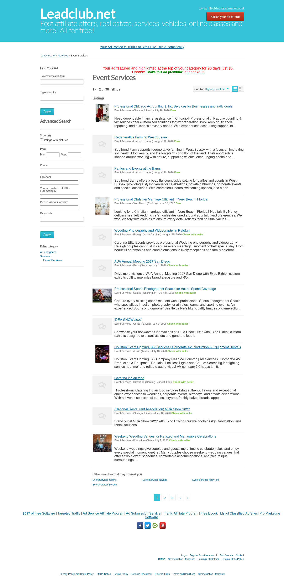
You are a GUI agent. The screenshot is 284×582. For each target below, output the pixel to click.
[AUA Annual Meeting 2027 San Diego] (102, 268)
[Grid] (241, 89)
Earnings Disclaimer (208, 559)
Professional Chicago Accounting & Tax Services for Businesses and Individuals (173, 106)
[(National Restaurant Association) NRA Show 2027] (102, 416)
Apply (47, 111)
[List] (235, 89)
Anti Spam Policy (84, 574)
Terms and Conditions (184, 574)
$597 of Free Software (39, 513)
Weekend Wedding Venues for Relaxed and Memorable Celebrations (165, 436)
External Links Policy (233, 559)
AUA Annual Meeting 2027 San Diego (142, 261)
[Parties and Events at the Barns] (102, 175)
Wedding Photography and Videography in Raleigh (152, 230)
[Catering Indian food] (102, 385)
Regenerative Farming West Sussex (140, 137)
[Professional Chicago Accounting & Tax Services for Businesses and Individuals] (102, 113)
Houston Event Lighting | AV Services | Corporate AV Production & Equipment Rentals (177, 347)
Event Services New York (205, 479)
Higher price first (215, 89)
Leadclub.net (78, 13)
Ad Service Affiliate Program (103, 513)
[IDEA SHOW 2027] (102, 326)
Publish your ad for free (225, 17)
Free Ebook (209, 513)
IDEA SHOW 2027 (128, 319)
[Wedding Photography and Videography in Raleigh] (102, 237)
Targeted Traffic (69, 513)
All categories (48, 252)
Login (203, 8)
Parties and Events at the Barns (137, 168)
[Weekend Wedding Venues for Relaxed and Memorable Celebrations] (102, 443)
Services (45, 256)
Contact (240, 555)
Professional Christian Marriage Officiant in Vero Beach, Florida (160, 199)
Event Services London (105, 484)
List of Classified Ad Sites (239, 513)
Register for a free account (226, 8)
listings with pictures (56, 140)
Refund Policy (121, 574)
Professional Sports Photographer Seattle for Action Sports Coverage (165, 288)
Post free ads (226, 555)
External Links (162, 574)
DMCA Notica (103, 574)
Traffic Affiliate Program (181, 513)
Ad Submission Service (143, 513)
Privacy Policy (67, 574)
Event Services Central (105, 479)
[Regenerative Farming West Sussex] (102, 144)
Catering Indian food (129, 377)
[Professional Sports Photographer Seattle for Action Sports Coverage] (102, 295)
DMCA (161, 559)
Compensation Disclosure (181, 559)
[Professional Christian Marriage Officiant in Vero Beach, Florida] (102, 206)
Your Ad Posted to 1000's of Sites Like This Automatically (142, 46)
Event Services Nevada (154, 479)
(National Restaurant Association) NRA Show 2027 (152, 409)
